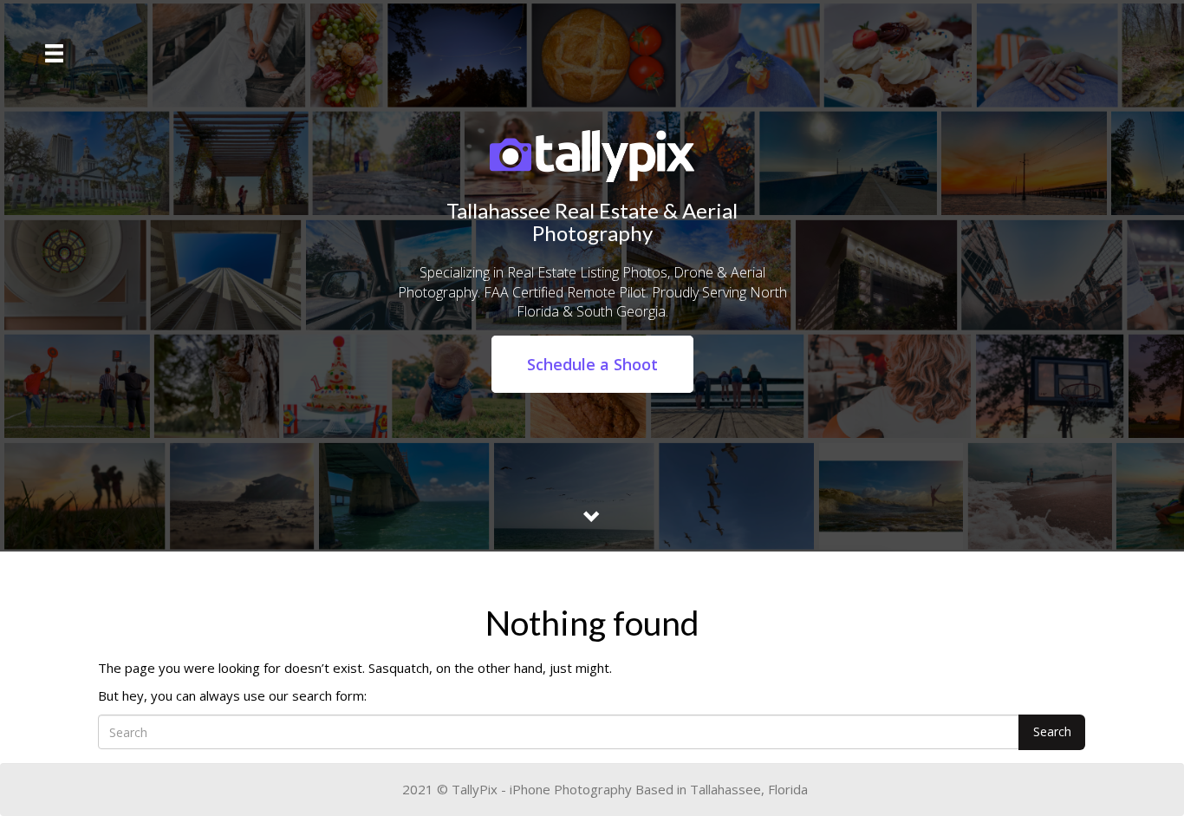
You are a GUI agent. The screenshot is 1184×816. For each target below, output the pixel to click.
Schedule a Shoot (592, 364)
